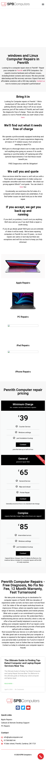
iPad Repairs (23, 345)
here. (23, 117)
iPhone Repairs (23, 371)
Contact (23, 445)
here (21, 187)
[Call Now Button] (41, 756)
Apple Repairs (23, 282)
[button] (43, 4)
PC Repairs (23, 316)
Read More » (8, 683)
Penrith (19, 70)
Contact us (41, 81)
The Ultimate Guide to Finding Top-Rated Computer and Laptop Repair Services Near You (22, 663)
